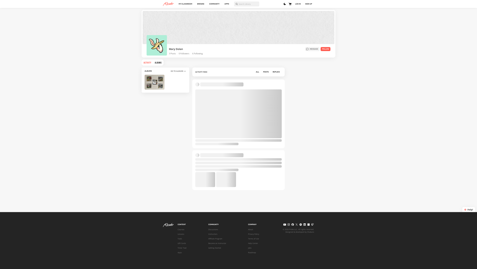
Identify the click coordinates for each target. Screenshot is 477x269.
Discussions (213, 229)
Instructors (212, 234)
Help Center (253, 243)
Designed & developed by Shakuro (299, 232)
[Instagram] (288, 224)
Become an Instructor (217, 243)
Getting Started (214, 248)
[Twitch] (312, 224)
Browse (200, 4)
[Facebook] (292, 224)
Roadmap (252, 252)
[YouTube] (284, 224)
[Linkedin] (304, 224)
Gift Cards (182, 243)
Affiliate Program (215, 238)
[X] (296, 224)
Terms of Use (253, 238)
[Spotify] (300, 224)
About (250, 229)
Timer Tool (182, 248)
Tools (180, 238)
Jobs (250, 248)
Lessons (181, 234)
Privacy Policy (253, 234)
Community (214, 4)
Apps (226, 4)
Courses (181, 229)
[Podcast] (308, 224)
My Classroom (185, 4)
